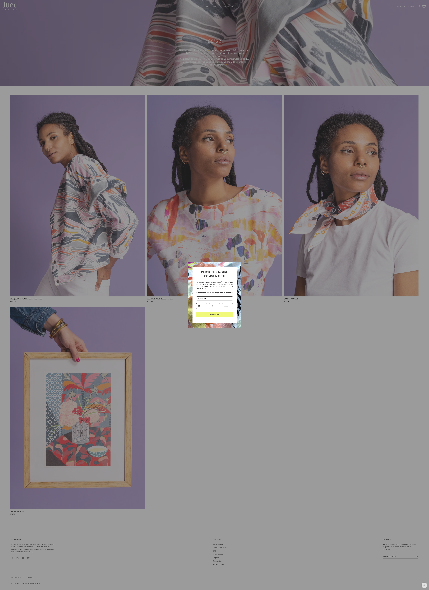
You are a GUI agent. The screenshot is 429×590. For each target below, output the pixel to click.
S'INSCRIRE (214, 314)
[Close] (238, 265)
